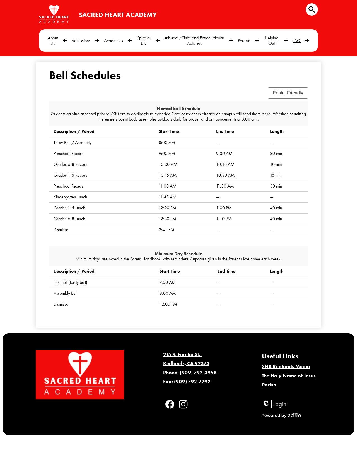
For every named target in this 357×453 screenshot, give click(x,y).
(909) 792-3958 (198, 373)
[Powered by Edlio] (281, 415)
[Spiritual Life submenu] (148, 40)
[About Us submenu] (57, 40)
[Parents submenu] (249, 40)
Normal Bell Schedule (178, 108)
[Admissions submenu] (85, 40)
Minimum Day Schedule (178, 253)
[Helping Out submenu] (276, 40)
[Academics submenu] (118, 40)
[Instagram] (183, 404)
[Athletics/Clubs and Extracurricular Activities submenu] (199, 40)
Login (274, 404)
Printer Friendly (288, 92)
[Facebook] (170, 404)
